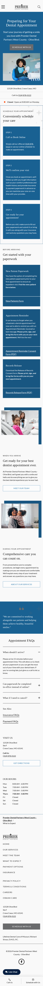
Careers (7, 892)
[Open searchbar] (39, 6)
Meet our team (21, 488)
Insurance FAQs (11, 714)
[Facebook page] (21, 962)
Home (6, 844)
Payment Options (13, 867)
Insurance (9, 872)
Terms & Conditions (14, 886)
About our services (21, 584)
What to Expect (12, 861)
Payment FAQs (10, 721)
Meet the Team (11, 855)
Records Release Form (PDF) (19, 392)
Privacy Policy (12, 881)
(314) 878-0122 (24, 95)
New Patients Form (15, 301)
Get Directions (21, 763)
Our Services (10, 849)
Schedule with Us (21, 47)
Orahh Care (10, 898)
